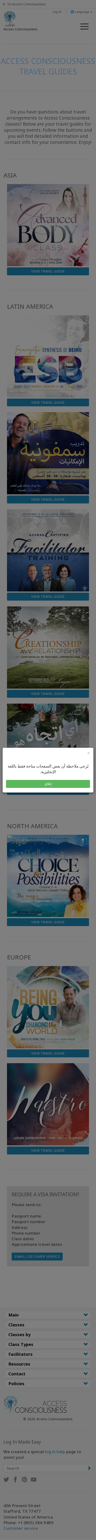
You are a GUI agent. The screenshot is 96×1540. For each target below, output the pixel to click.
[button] (48, 784)
